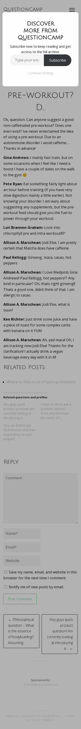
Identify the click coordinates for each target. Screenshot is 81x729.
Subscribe (57, 60)
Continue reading (40, 73)
